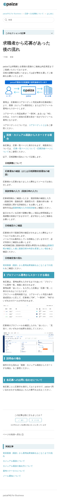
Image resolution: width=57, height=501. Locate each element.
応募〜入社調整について (34, 14)
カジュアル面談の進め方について (18, 466)
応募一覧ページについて (24, 148)
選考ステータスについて (14, 471)
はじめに (50, 14)
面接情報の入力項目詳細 (24, 207)
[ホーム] (11, 6)
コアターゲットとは (38, 125)
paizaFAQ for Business (12, 14)
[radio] (21, 420)
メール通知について (12, 476)
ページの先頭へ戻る (12, 434)
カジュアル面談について (14, 461)
